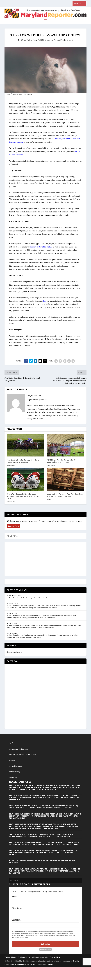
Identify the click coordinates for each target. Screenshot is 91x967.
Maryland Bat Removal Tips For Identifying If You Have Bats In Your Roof (65, 495)
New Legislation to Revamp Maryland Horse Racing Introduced (23, 461)
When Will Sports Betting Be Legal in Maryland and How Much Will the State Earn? (24, 496)
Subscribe (45, 944)
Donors (12, 760)
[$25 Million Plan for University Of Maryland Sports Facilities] (65, 445)
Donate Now (13, 526)
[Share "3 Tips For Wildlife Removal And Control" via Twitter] (30, 361)
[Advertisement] (45, 559)
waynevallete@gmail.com (36, 399)
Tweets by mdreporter (15, 652)
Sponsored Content (52, 40)
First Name (17, 908)
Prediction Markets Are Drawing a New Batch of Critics (29, 597)
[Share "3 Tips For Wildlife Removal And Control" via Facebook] (26, 361)
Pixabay (30, 94)
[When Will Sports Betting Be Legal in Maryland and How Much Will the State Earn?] (25, 479)
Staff (11, 743)
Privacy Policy (14, 771)
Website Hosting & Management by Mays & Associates (27, 957)
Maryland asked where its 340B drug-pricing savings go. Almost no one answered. (42, 862)
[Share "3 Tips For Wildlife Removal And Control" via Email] (40, 361)
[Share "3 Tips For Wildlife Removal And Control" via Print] (45, 361)
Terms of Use (55, 957)
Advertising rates (15, 766)
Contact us (13, 777)
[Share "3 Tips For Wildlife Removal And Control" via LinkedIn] (35, 361)
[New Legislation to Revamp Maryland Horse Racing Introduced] (25, 445)
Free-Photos (18, 94)
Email (14, 897)
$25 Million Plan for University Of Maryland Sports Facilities (61, 461)
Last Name (17, 920)
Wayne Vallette (26, 40)
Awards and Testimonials (18, 749)
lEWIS (9, 595)
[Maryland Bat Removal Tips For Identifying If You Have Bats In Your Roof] (65, 479)
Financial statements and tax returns (22, 754)
